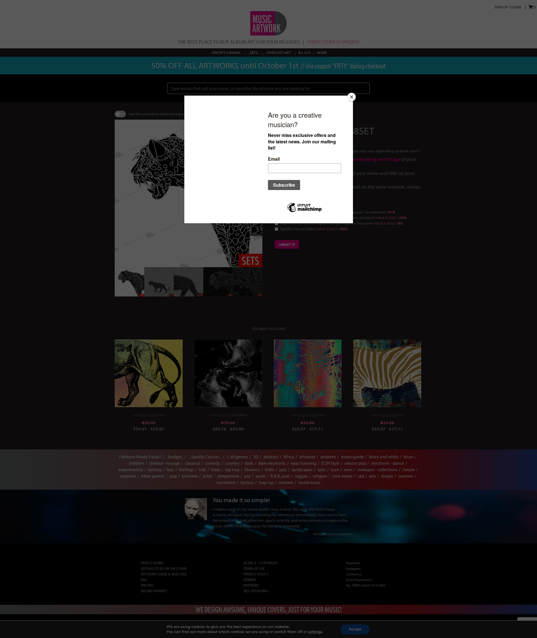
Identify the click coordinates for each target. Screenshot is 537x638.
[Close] (351, 97)
